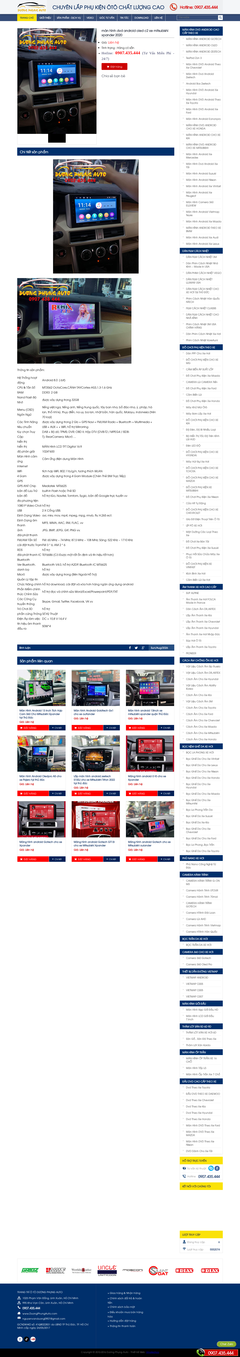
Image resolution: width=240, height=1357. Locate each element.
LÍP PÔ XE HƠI (194, 525)
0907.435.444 (220, 1352)
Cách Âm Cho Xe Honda (201, 739)
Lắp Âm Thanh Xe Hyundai (202, 627)
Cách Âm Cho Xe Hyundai (202, 679)
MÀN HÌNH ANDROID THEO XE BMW (203, 229)
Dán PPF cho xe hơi (198, 353)
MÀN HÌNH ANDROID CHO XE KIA (203, 136)
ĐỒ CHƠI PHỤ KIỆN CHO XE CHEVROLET (202, 511)
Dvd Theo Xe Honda (198, 1119)
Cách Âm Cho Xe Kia (199, 695)
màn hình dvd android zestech (200, 75)
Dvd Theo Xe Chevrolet (200, 1100)
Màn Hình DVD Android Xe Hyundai (202, 91)
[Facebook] (130, 647)
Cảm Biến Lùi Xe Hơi (198, 579)
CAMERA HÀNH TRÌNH (195, 874)
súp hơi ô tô (193, 640)
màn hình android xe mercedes (199, 155)
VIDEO (90, 17)
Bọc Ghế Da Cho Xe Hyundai (198, 785)
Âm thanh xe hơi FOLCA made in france (201, 600)
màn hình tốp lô (196, 1067)
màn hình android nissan (201, 179)
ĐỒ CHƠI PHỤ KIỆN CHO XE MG (202, 361)
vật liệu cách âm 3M (199, 701)
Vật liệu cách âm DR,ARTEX (203, 672)
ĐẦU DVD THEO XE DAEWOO (203, 1093)
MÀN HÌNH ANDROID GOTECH (203, 38)
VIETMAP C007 (194, 996)
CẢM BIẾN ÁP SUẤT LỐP (199, 369)
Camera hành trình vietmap (203, 925)
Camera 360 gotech (198, 957)
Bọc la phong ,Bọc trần (200, 844)
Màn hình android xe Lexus (202, 243)
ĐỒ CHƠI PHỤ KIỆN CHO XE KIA (202, 421)
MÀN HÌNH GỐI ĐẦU (194, 1003)
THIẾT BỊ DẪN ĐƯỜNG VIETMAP (200, 971)
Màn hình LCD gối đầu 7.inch (200, 1017)
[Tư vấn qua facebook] (217, 1168)
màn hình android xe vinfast (203, 186)
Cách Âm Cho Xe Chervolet (203, 720)
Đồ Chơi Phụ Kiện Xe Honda (203, 400)
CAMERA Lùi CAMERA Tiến (202, 381)
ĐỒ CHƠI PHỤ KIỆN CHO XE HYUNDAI (202, 453)
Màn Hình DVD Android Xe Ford (202, 110)
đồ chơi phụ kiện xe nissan (202, 496)
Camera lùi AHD (196, 918)
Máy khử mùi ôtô (196, 407)
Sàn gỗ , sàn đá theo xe (201, 1038)
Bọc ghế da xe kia (197, 822)
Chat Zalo (226, 1344)
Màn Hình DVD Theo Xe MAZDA (200, 1133)
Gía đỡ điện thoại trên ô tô (203, 519)
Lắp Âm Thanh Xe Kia (199, 615)
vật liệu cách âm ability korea (201, 687)
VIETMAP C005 (194, 983)
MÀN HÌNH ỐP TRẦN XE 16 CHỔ (201, 1059)
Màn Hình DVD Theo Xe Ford (203, 1125)
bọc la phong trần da (199, 809)
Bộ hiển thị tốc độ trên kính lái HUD (202, 437)
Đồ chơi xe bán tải (197, 541)
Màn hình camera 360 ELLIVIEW (199, 203)
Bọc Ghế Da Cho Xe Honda (203, 777)
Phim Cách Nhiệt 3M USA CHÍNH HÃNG (201, 325)
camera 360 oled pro (199, 964)
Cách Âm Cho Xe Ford (199, 713)
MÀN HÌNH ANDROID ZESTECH (203, 51)
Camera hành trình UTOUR (202, 890)
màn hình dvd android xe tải (202, 165)
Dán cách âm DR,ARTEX (201, 608)
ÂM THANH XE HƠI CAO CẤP (199, 586)
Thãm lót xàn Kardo (198, 1045)
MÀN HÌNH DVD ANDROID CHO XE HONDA (201, 126)
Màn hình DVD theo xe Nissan (200, 1143)
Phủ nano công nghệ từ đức (201, 865)
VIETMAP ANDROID (197, 977)
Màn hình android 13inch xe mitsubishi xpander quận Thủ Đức (148, 712)
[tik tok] (26, 1339)
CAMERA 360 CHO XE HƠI (197, 952)
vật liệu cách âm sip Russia (203, 666)
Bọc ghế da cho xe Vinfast (202, 758)
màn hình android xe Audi (202, 237)
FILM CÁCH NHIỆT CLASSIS (201, 308)
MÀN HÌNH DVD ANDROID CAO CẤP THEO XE (200, 31)
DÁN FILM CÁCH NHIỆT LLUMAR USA (199, 280)
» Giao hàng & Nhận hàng (124, 1292)
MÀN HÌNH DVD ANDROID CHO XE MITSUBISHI (201, 146)
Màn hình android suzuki (201, 173)
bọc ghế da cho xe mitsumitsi (198, 801)
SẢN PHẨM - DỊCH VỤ (69, 17)
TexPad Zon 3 (194, 57)
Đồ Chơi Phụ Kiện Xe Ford (201, 388)
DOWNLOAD (142, 17)
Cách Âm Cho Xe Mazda (201, 726)
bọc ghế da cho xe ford (201, 838)
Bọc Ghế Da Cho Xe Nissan (202, 771)
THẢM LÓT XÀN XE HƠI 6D (201, 1032)
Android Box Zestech (198, 83)
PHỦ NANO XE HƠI (193, 858)
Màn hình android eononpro (203, 118)
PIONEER (191, 653)
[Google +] (143, 647)
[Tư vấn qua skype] (211, 1168)
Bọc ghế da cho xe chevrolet (198, 830)
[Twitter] (136, 648)
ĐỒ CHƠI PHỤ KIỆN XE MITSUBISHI (199, 488)
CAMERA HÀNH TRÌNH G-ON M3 (203, 882)
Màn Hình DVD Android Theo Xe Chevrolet (203, 65)
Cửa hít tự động (196, 503)
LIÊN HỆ (158, 17)
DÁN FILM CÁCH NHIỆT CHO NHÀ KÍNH (202, 316)
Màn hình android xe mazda (203, 221)
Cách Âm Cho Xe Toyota (201, 707)
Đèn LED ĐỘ (193, 445)
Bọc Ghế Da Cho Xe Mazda (203, 793)
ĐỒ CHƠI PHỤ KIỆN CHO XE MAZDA (202, 479)
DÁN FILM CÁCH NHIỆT (195, 250)
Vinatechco (152, 1351)
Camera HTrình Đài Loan (200, 912)
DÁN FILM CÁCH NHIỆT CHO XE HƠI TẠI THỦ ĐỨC (202, 290)
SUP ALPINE (192, 592)
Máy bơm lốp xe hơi (198, 413)
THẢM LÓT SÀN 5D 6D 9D (196, 1026)
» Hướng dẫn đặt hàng (122, 1320)
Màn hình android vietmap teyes (202, 213)
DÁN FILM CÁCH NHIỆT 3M (201, 256)
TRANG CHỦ (27, 17)
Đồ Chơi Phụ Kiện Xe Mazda (203, 375)
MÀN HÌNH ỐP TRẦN (194, 1052)
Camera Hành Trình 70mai (202, 896)
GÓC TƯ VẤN (106, 17)
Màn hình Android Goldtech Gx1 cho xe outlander (93, 712)
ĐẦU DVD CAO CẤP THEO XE (199, 1081)
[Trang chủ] (31, 7)
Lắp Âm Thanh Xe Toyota (201, 646)
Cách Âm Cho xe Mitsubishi (202, 732)
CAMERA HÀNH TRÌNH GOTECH (199, 904)
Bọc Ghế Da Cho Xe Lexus (202, 765)
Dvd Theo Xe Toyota (198, 1087)
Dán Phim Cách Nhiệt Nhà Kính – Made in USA (202, 264)
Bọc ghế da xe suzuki (199, 816)
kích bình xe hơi (195, 573)
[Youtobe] (33, 1339)
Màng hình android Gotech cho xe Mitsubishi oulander (149, 843)
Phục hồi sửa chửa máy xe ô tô (203, 555)
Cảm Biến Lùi (194, 394)
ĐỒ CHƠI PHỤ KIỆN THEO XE (198, 347)
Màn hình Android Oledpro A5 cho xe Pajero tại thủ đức (40, 777)
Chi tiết (58, 727)
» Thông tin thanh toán (121, 1325)
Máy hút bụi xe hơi (197, 461)
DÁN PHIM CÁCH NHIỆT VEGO (203, 272)
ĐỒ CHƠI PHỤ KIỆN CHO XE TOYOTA (202, 469)
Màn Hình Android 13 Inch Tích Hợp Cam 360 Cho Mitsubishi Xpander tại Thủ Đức (41, 714)
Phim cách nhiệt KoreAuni (202, 340)
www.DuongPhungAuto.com (39, 1313)
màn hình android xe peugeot (199, 194)
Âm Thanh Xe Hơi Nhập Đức (203, 634)
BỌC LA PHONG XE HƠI (200, 752)
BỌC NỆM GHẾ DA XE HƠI (197, 746)
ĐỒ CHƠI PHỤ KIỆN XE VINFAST (199, 565)
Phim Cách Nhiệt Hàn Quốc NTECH (203, 300)
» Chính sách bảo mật (121, 1306)
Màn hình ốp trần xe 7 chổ (203, 1074)
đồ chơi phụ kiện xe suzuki (202, 547)
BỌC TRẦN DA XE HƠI (195, 938)
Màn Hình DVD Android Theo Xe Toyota (203, 101)
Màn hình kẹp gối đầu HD (202, 1009)
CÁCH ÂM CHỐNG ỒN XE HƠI (200, 660)
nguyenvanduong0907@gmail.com (43, 1318)
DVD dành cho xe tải (199, 1151)
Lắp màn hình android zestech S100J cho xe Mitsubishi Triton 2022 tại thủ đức (94, 779)
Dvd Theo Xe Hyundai (199, 1112)
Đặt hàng (115, 66)
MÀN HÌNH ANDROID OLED (201, 45)
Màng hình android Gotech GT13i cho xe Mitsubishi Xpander (94, 843)
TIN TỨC (124, 17)
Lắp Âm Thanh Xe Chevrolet (203, 621)
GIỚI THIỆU (45, 17)
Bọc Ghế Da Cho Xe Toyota (202, 850)
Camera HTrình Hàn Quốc (201, 931)
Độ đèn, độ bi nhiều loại (201, 429)
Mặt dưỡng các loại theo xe (202, 533)
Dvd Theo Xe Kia (196, 1106)
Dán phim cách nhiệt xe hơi (203, 333)
